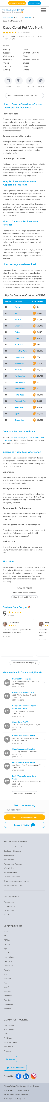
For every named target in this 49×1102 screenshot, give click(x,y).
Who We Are (9, 868)
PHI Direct (7, 1038)
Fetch (17, 332)
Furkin (6, 1034)
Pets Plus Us (8, 1047)
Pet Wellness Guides (12, 877)
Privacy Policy (9, 1086)
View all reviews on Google (23, 662)
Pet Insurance (9, 902)
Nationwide (20, 376)
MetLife (18, 370)
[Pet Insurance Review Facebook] (18, 1076)
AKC (17, 313)
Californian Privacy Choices (28, 1086)
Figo (17, 338)
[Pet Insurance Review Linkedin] (26, 1076)
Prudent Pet (20, 401)
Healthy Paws (21, 351)
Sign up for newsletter (15, 1067)
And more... (8, 1009)
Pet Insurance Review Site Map (16, 1095)
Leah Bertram (14, 622)
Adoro (17, 307)
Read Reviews (9, 855)
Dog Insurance (9, 906)
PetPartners (20, 388)
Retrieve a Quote (34, 3)
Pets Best (19, 395)
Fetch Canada (9, 1025)
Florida (18, 17)
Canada (7, 915)
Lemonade (19, 357)
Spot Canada (9, 1029)
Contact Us (10, 1059)
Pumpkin (19, 407)
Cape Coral (28, 17)
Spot (17, 413)
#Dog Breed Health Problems (24, 597)
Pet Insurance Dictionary (13, 885)
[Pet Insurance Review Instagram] (33, 1076)
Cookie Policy (22, 1090)
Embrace (19, 326)
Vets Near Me (8, 17)
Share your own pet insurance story (17, 881)
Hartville (19, 344)
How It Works (9, 860)
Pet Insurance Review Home (14, 847)
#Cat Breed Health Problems (24, 593)
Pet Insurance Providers (13, 864)
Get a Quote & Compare (17, 3)
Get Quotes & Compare (12, 851)
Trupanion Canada (11, 1042)
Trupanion (19, 420)
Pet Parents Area (10, 872)
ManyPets (19, 363)
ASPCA (18, 319)
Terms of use (9, 1090)
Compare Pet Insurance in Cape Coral (23, 95)
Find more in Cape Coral (23, 793)
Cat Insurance (9, 910)
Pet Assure (20, 382)
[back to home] (24, 11)
